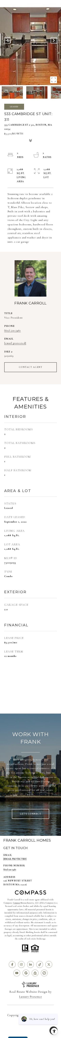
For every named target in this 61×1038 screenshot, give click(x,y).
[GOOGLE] (26, 973)
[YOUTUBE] (16, 973)
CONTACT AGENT (30, 367)
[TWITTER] (48, 964)
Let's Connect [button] (30, 813)
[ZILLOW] (35, 973)
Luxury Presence (30, 996)
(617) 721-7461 (12, 330)
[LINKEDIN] (30, 964)
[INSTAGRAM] (21, 964)
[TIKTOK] (39, 964)
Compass (16, 903)
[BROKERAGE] (44, 973)
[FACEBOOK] (12, 964)
